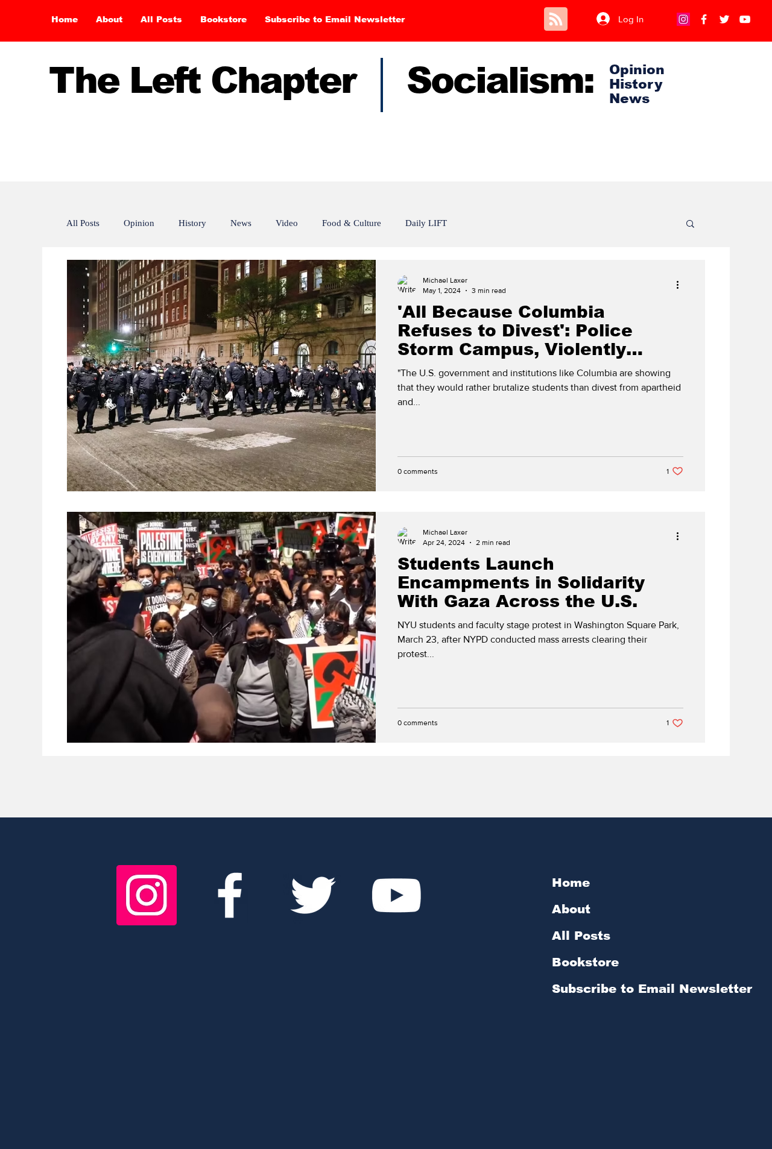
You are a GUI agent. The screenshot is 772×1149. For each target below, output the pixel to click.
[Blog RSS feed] (556, 19)
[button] (690, 224)
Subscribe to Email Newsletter (652, 988)
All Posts (83, 223)
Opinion (139, 223)
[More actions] (681, 284)
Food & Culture (351, 223)
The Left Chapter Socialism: (321, 80)
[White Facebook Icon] (230, 895)
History (192, 223)
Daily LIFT (426, 223)
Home (571, 882)
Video (287, 223)
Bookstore (585, 962)
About (571, 909)
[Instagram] (683, 19)
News (241, 223)
